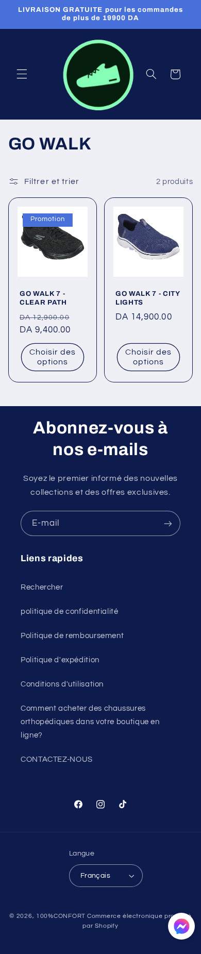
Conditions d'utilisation (62, 684)
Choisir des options (52, 357)
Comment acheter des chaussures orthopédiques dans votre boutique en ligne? (90, 722)
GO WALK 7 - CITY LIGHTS (147, 298)
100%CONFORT (61, 916)
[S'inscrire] (168, 523)
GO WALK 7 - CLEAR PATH (43, 298)
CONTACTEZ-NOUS (57, 759)
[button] (22, 74)
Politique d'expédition (60, 660)
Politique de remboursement (72, 636)
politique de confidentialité (70, 611)
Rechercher (42, 587)
